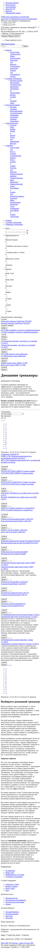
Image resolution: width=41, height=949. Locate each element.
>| (6, 448)
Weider (8, 292)
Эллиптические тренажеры (16, 114)
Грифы (12, 129)
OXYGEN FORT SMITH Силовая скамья (17, 473)
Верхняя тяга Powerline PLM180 (13, 554)
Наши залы (9, 873)
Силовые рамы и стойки (14, 252)
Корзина (10, 36)
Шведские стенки (12, 259)
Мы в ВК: (5, 943)
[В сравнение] (11, 469)
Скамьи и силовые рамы (13, 100)
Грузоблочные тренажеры (15, 86)
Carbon (8, 305)
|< (6, 424)
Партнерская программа (14, 902)
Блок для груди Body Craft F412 (13, 532)
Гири (12, 127)
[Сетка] (4, 420)
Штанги (13, 143)
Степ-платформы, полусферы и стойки (14, 210)
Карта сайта (10, 888)
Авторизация (10, 7)
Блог (7, 890)
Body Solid (9, 280)
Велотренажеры (16, 111)
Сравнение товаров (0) (10, 454)
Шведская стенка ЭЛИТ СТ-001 (13, 365)
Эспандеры (14, 217)
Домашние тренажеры (14, 224)
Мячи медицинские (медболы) (15, 202)
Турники (8, 265)
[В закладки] (9, 469)
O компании (10, 871)
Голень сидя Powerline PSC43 (12, 606)
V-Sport (8, 311)
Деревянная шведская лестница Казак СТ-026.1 (19, 617)
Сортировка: (6, 412)
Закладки (9, 916)
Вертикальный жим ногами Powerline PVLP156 (19, 543)
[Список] (2, 420)
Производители (11, 898)
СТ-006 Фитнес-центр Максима (13, 356)
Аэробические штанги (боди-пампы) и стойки (15, 161)
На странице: (6, 416)
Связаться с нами (12, 884)
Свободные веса (11, 123)
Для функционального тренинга (17, 196)
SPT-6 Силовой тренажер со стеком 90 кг (17, 510)
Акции (8, 904)
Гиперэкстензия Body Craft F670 (13, 584)
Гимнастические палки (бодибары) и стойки (16, 188)
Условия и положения (13, 877)
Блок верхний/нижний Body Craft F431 (16, 521)
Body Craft (9, 273)
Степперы (14, 117)
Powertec (8, 286)
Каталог (8, 50)
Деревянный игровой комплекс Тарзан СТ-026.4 (20, 644)
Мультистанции (16, 81)
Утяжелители (15, 54)
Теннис (13, 76)
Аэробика (9, 145)
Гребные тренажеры (14, 120)
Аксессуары (14, 52)
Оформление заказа (19, 19)
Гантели (13, 125)
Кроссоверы (14, 83)
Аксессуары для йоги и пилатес (14, 151)
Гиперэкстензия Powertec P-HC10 (14, 595)
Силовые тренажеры (13, 78)
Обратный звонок (8, 44)
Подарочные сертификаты (15, 900)
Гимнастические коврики (16, 175)
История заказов (11, 914)
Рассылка (9, 918)
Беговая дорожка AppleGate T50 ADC (15, 323)
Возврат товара (11, 886)
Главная (8, 220)
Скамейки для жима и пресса (16, 246)
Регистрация (10, 5)
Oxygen (8, 299)
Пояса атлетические (15, 57)
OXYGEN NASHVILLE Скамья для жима (17, 484)
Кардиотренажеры (12, 105)
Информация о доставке (14, 875)
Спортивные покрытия (15, 67)
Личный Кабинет (12, 912)
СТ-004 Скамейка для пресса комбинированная (19, 332)
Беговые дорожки (13, 108)
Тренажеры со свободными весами (15, 92)
